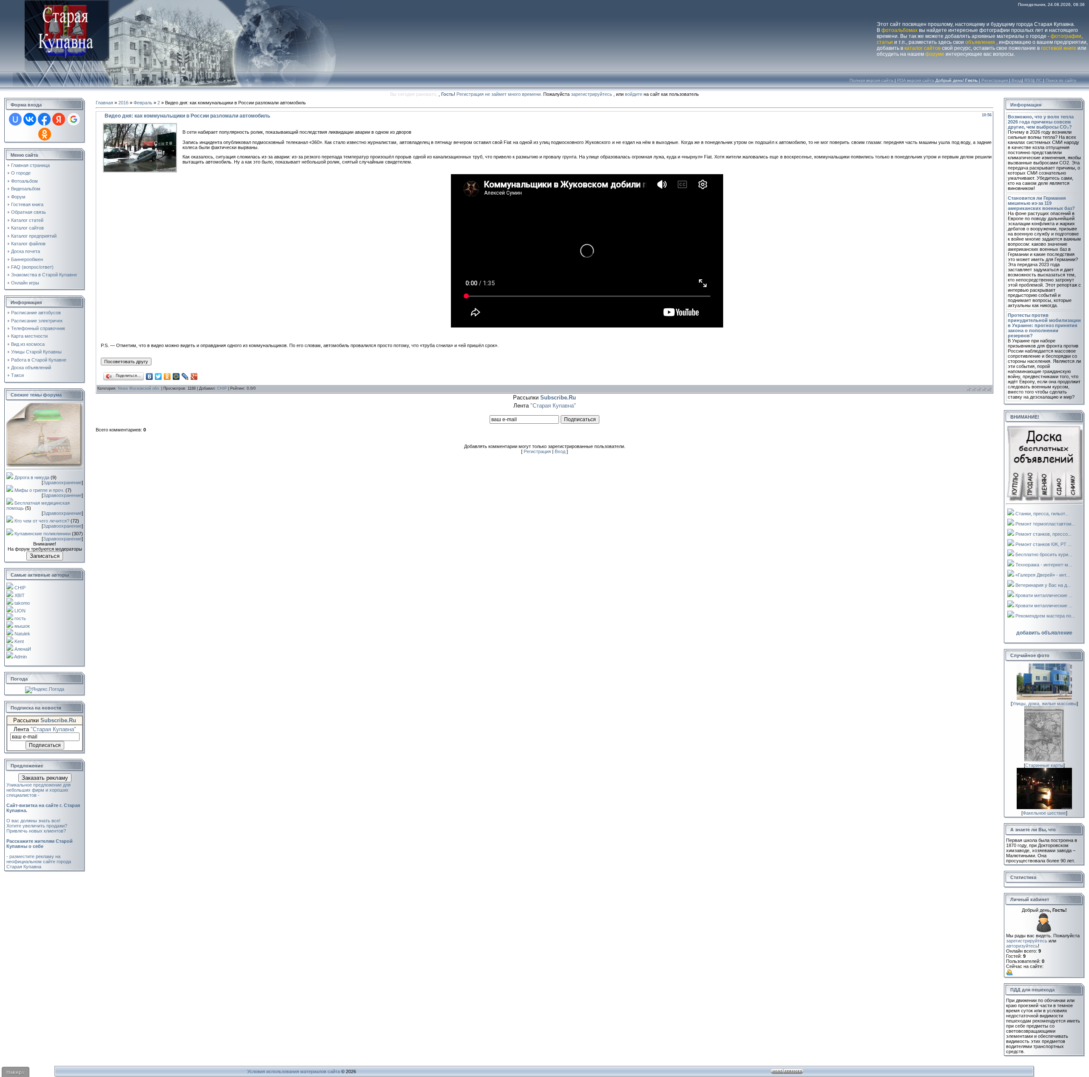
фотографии (1066, 36)
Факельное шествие (1044, 813)
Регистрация (994, 80)
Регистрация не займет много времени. (499, 94)
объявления (980, 42)
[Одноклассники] (167, 376)
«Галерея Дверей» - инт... (1042, 574)
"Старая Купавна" (53, 729)
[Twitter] (158, 376)
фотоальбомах (899, 30)
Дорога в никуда (31, 477)
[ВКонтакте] (149, 376)
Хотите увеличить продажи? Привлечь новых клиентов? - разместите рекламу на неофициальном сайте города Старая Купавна (39, 846)
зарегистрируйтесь (591, 94)
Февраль (143, 102)
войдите (633, 94)
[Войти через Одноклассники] (44, 134)
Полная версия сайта (871, 80)
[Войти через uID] (15, 119)
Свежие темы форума (36, 394)
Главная (104, 102)
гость (20, 618)
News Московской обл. (139, 388)
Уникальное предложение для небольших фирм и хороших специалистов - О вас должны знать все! (43, 802)
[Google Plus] (194, 376)
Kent (19, 641)
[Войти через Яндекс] (58, 119)
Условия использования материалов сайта (293, 1071)
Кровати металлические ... (1043, 595)
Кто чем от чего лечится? (41, 520)
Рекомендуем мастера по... (1045, 615)
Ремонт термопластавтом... (1045, 523)
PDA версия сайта (915, 80)
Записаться (45, 556)
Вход (1017, 80)
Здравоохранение (62, 482)
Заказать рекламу (45, 778)
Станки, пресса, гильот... (1042, 513)
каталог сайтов (922, 48)
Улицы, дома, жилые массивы (1044, 703)
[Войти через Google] (73, 119)
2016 (123, 102)
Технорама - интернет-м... (1043, 564)
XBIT (19, 595)
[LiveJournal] (185, 376)
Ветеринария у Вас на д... (1043, 585)
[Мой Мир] (176, 376)
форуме (934, 54)
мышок (22, 626)
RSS (1028, 80)
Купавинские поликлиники (42, 533)
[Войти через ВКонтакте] (29, 119)
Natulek (22, 633)
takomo (22, 603)
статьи (885, 42)
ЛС (1039, 80)
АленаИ (22, 649)
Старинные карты (1044, 765)
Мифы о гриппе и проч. (39, 490)
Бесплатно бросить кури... (1043, 554)
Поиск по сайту (1061, 80)
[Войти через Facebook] (44, 119)
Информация (1025, 104)
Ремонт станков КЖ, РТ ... (1043, 544)
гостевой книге (1058, 48)
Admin (20, 656)
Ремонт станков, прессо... (1043, 534)
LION (20, 610)
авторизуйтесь (1022, 945)
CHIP (20, 587)
